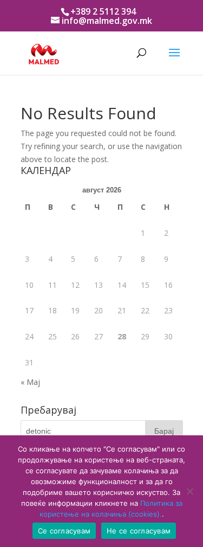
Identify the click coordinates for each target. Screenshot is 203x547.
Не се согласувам (139, 530)
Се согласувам (64, 530)
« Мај (30, 382)
